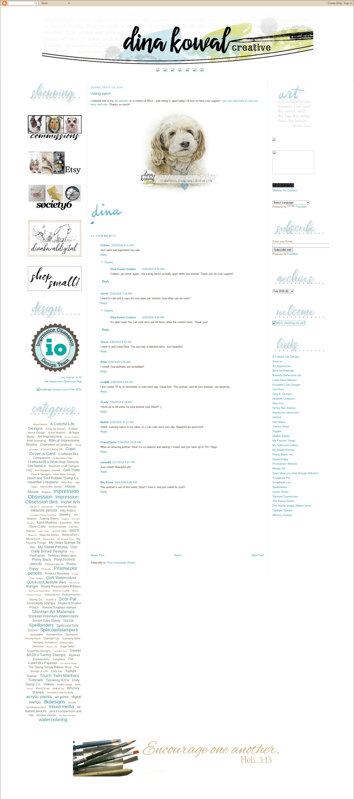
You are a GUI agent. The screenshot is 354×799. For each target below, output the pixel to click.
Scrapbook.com (281, 482)
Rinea (75, 591)
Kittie (103, 362)
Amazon (277, 361)
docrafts (72, 702)
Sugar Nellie (67, 646)
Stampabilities (36, 634)
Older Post (257, 555)
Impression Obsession (53, 494)
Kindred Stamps (57, 526)
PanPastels (37, 555)
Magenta (32, 535)
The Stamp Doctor (283, 501)
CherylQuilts (108, 442)
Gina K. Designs (282, 394)
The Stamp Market (68, 663)
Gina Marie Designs (65, 474)
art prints (62, 697)
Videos (49, 684)
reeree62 (105, 462)
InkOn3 (276, 417)
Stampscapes (66, 642)
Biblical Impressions (64, 440)
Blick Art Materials (283, 370)
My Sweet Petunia (53, 547)
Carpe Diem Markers (284, 380)
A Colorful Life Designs (286, 356)
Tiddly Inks (56, 671)
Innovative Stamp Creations (43, 515)
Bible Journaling (36, 440)
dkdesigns (54, 701)
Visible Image (64, 684)
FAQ (29, 470)
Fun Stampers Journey (47, 470)
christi (104, 293)
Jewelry (65, 514)
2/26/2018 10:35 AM (129, 442)
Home (177, 555)
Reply (103, 254)
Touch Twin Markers (59, 675)
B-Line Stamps (72, 437)
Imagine (46, 492)
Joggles (65, 519)
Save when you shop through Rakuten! (295, 473)
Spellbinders (41, 625)
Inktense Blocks (66, 506)
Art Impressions (49, 436)
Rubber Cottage (34, 595)
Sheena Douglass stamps (59, 607)
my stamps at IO (71, 377)
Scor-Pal (67, 598)
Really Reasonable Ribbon (61, 586)
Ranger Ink (278, 468)
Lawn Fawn (43, 531)
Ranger (32, 586)
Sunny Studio (280, 491)
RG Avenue (74, 583)
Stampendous (54, 634)
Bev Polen (106, 482)
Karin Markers (47, 522)
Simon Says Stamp (46, 620)
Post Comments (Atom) (121, 562)
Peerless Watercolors (62, 555)
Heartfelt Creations (43, 482)
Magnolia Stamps (49, 534)
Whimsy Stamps (282, 515)
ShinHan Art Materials (53, 611)
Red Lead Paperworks (39, 591)
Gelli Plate (71, 470)
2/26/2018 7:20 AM (121, 293)
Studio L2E (52, 646)
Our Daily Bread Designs (54, 549)
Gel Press (278, 389)
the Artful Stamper (67, 715)
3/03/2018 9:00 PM (126, 482)
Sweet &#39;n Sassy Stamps (53, 652)
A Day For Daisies (56, 428)
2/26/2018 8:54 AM (121, 382)
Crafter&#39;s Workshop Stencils (53, 462)
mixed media (61, 706)
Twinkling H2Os (57, 680)
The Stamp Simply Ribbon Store (49, 667)
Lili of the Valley (59, 531)
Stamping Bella (71, 638)
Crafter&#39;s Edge (63, 458)
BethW (104, 422)
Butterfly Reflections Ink (286, 375)
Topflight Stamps (282, 510)
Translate (300, 206)
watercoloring (53, 719)
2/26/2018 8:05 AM (153, 269)
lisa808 (104, 382)
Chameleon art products (56, 444)
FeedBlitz (292, 253)
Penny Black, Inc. (283, 454)
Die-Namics (37, 466)
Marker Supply (281, 435)
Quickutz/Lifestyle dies (46, 582)
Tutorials (35, 680)
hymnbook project (36, 707)
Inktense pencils (44, 510)
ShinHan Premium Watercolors (53, 616)
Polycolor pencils (54, 564)
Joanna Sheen (49, 518)
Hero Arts (66, 482)
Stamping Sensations (45, 642)
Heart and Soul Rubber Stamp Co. (53, 478)
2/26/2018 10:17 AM (122, 422)
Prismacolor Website (284, 463)
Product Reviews (57, 573)
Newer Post (97, 555)
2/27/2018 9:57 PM (123, 462)
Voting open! (101, 94)
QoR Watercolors (61, 577)
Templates (59, 659)
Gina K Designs (41, 474)
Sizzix (68, 620)
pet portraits (122, 100)
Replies (108, 262)
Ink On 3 (34, 506)
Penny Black (41, 560)
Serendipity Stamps (40, 603)
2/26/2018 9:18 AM (120, 402)
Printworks (46, 569)
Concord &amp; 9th (52, 449)
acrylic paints (39, 696)
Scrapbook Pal (281, 477)
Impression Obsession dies (52, 499)
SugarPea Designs (39, 650)
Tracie (104, 342)
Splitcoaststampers (59, 629)
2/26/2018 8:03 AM (120, 342)
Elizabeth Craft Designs (64, 466)
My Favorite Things (283, 440)
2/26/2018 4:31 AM (122, 245)
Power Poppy (280, 459)
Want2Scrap (43, 688)
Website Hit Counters (285, 190)
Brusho (31, 444)
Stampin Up (51, 638)
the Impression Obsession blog (63, 381)
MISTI (74, 531)
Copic (71, 448)
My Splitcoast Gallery (285, 445)
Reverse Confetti (61, 591)
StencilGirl (38, 646)
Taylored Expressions (285, 496)
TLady (104, 402)
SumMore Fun (60, 651)
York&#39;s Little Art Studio (60, 692)
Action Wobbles (57, 432)
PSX (72, 552)
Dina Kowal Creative (123, 269)
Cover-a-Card (42, 453)
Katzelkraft (65, 522)
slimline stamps (46, 715)
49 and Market (40, 424)
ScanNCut (51, 599)
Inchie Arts (70, 502)
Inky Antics (68, 510)
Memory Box (48, 539)
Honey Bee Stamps (51, 486)
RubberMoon (52, 594)
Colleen (105, 245)
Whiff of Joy (58, 688)
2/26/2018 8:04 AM (153, 317)
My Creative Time (65, 539)
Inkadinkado (47, 507)
